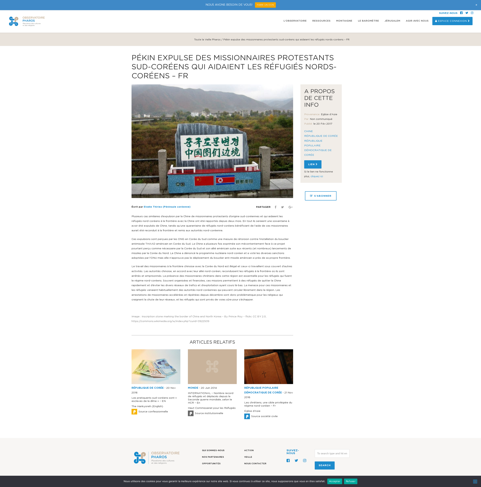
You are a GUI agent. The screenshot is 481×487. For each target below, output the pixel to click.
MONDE (193, 388)
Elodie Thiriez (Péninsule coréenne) (167, 207)
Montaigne (344, 21)
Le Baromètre (368, 21)
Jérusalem (392, 21)
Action (249, 450)
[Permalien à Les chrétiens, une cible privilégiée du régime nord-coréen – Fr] (268, 383)
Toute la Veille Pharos (207, 40)
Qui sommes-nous (213, 450)
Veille (248, 457)
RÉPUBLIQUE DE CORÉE (148, 388)
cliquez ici (317, 176)
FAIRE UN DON (265, 5)
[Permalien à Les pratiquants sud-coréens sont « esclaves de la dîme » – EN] (156, 383)
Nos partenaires (213, 457)
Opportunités (211, 464)
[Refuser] (475, 481)
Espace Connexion (452, 21)
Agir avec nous (417, 21)
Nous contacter (255, 464)
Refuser (350, 481)
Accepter (334, 481)
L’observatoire (295, 21)
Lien (312, 164)
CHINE (308, 131)
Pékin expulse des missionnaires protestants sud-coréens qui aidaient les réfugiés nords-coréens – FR (234, 67)
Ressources (321, 21)
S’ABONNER (322, 196)
